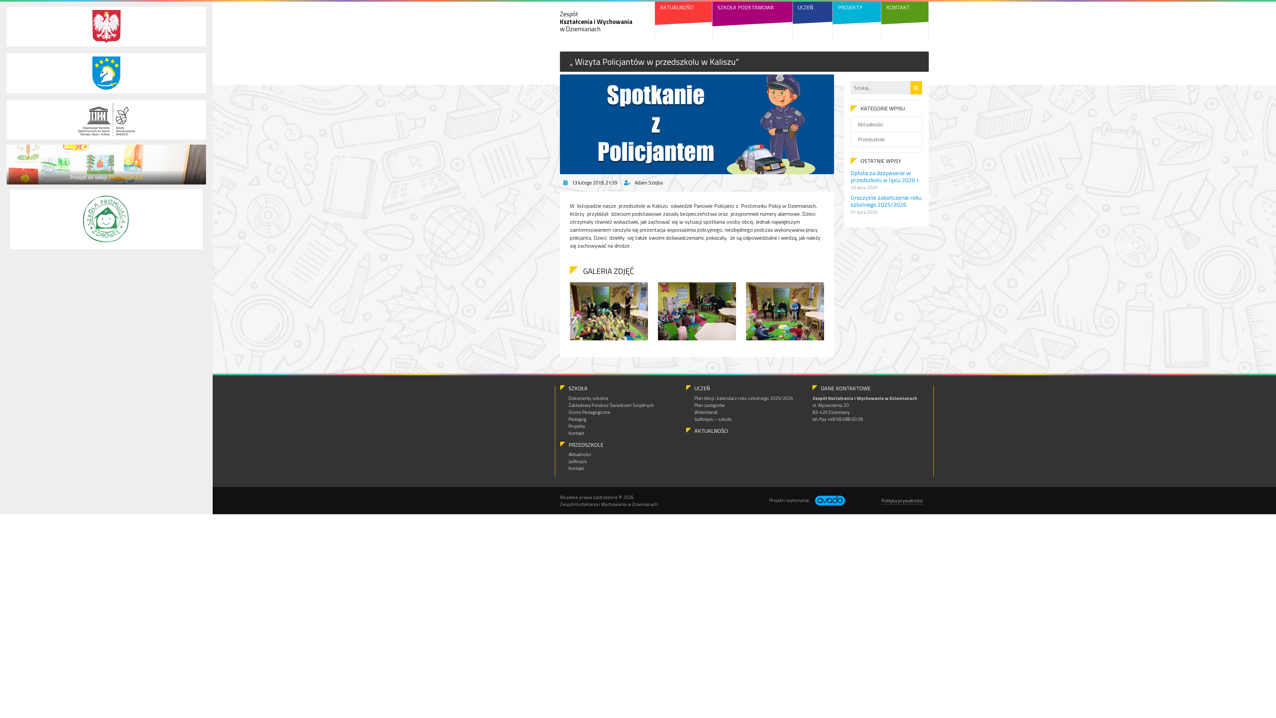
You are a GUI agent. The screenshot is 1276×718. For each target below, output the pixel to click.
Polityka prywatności (902, 500)
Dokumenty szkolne (588, 398)
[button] (916, 87)
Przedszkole (871, 139)
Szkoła (578, 388)
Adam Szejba (649, 182)
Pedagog (577, 419)
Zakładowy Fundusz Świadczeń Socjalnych (611, 405)
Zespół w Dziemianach (596, 21)
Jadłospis (578, 461)
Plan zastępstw (709, 405)
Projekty (850, 7)
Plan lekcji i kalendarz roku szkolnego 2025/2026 (743, 398)
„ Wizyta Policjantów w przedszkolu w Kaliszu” (654, 61)
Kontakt (898, 7)
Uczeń (805, 7)
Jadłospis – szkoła (712, 419)
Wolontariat (705, 412)
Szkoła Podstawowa (745, 7)
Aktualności (676, 7)
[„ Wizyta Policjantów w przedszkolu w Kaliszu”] (697, 124)
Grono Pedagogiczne (589, 412)
